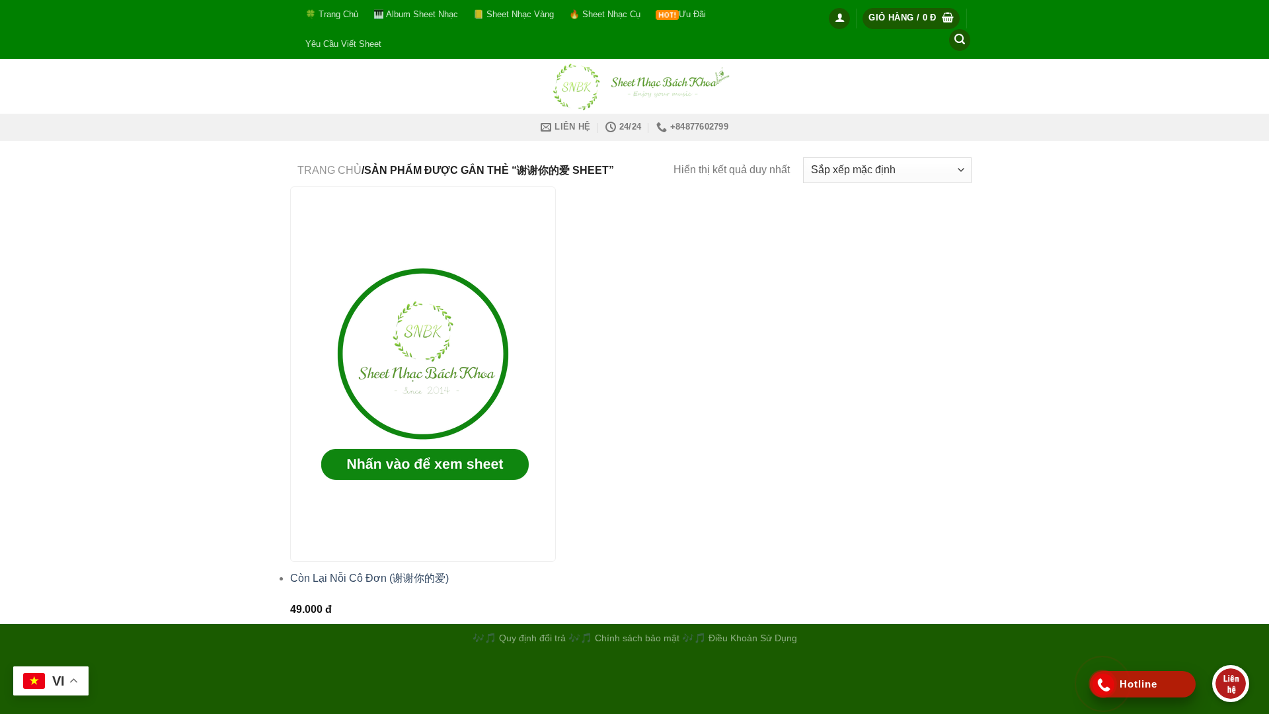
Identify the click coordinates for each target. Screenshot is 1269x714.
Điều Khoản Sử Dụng (753, 638)
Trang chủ (329, 170)
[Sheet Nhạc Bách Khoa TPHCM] (634, 86)
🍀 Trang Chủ (331, 14)
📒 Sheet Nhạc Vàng (513, 14)
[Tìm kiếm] (959, 40)
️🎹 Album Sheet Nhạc (415, 14)
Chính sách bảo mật (638, 638)
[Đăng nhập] (839, 18)
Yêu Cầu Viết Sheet (343, 44)
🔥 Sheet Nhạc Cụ (604, 14)
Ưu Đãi (692, 14)
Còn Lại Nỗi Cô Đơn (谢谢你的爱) (369, 578)
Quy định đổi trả (532, 638)
